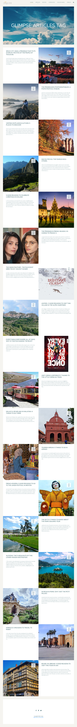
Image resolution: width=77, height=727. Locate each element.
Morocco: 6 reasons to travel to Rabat (19, 628)
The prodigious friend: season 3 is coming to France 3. (55, 232)
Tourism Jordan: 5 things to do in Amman (55, 448)
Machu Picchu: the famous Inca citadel (54, 160)
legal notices (36, 717)
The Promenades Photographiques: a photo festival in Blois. (56, 88)
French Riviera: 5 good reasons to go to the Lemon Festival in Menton (20, 484)
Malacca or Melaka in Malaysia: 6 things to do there (19, 412)
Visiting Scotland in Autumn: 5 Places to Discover (18, 124)
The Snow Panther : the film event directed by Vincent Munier (19, 268)
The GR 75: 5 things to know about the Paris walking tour (55, 520)
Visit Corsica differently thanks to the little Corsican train (56, 376)
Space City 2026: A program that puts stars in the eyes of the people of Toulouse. (20, 53)
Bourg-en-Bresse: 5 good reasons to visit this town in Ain (56, 664)
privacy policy (41, 717)
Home (36, 42)
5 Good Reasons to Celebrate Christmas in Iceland (17, 196)
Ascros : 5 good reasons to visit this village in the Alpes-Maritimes (56, 304)
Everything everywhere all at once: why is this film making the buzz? (20, 340)
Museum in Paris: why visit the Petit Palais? (56, 592)
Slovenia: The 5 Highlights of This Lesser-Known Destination (19, 556)
